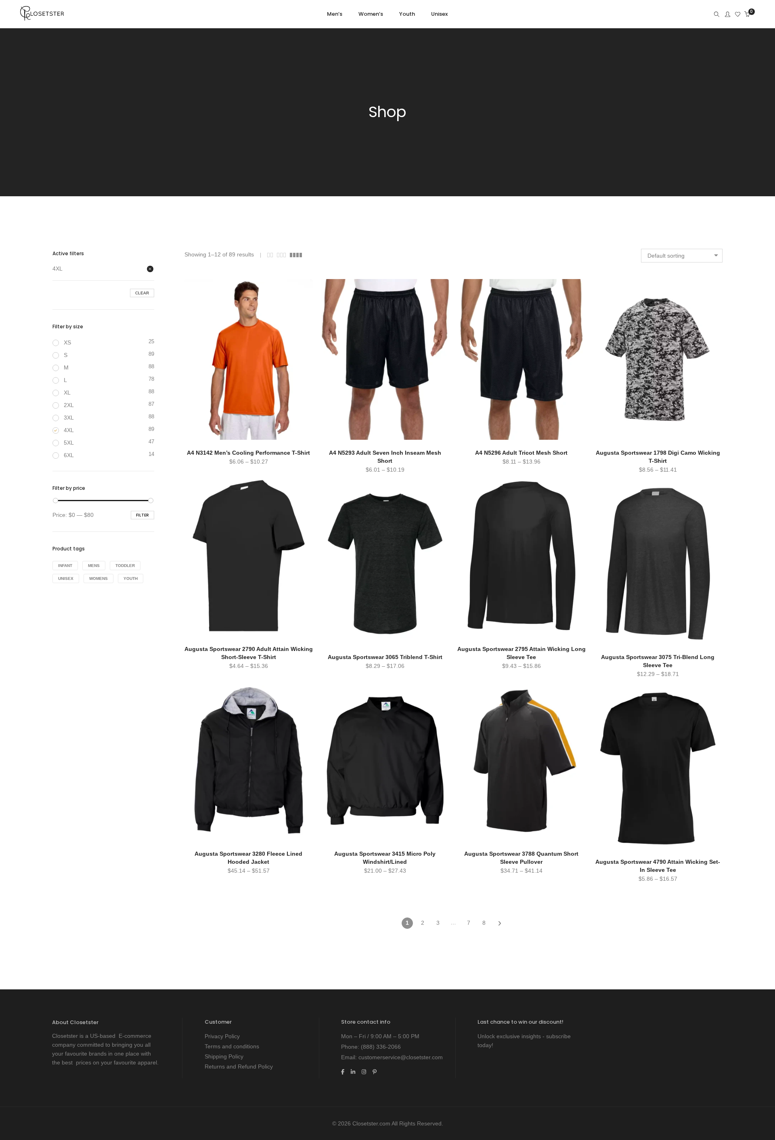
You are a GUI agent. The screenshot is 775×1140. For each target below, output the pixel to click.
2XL (69, 405)
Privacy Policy (222, 1036)
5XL (69, 442)
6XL (69, 455)
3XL (69, 417)
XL (67, 392)
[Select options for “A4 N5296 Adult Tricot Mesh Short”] (472, 282)
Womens (98, 578)
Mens (94, 565)
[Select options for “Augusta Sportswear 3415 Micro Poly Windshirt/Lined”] (336, 683)
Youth (131, 578)
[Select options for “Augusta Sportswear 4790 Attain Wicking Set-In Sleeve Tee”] (609, 691)
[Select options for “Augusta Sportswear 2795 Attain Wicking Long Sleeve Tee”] (472, 478)
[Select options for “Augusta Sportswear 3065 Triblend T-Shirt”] (336, 486)
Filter (142, 515)
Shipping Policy (224, 1056)
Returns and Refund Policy (239, 1066)
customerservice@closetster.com (400, 1057)
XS (67, 342)
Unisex (65, 578)
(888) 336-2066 (381, 1046)
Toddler (125, 565)
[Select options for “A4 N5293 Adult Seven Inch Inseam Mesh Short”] (336, 282)
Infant (65, 565)
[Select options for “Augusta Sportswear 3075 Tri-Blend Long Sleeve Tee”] (609, 486)
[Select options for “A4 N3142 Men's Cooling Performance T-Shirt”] (199, 282)
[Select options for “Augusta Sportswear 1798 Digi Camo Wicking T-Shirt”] (609, 282)
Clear (142, 293)
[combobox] (682, 255)
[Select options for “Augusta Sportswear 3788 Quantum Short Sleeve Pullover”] (472, 683)
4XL (57, 268)
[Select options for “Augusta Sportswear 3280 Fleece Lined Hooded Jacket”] (199, 683)
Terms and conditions (232, 1046)
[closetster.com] (42, 17)
